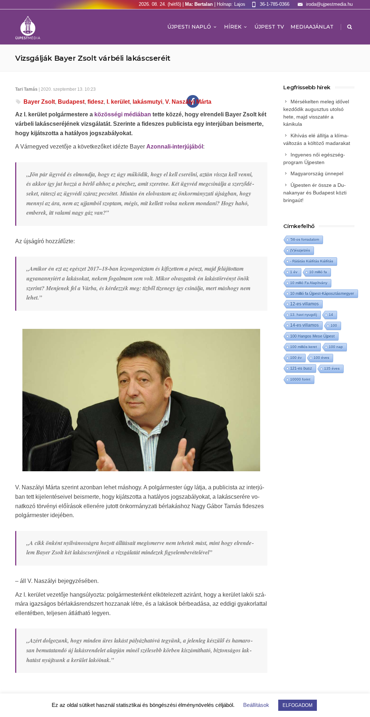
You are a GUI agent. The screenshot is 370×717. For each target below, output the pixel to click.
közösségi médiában (122, 114)
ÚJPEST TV (269, 26)
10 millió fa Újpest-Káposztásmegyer (322, 293)
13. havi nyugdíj (303, 315)
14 (331, 315)
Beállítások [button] (256, 705)
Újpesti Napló (189, 26)
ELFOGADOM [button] (298, 705)
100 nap (336, 347)
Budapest (71, 102)
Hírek (232, 26)
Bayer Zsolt (39, 102)
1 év (293, 272)
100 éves (321, 358)
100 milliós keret (303, 347)
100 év (296, 358)
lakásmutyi (147, 102)
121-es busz (301, 368)
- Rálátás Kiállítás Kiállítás (311, 261)
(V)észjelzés (300, 250)
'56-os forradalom (304, 239)
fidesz (95, 102)
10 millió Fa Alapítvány (308, 283)
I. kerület (118, 102)
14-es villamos (304, 325)
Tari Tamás (26, 89)
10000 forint (300, 379)
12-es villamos (304, 303)
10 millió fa (318, 272)
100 (334, 325)
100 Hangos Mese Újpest (312, 336)
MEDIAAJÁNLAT (312, 26)
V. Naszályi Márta (188, 102)
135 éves (332, 368)
